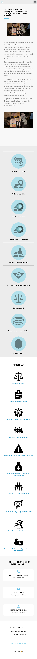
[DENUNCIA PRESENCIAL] (18, 606)
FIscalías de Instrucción (18, 401)
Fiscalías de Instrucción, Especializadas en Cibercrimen (18, 550)
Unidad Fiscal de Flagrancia (18, 240)
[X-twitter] (17, 643)
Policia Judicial (18, 308)
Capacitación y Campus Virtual (18, 331)
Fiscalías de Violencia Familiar (18, 493)
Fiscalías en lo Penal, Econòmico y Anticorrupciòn (18, 474)
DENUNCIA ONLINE (18, 593)
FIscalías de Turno (18, 171)
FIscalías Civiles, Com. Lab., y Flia (18, 419)
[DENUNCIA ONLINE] (18, 589)
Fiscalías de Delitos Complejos (18, 531)
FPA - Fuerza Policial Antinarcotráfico (18, 285)
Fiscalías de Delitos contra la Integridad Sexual (18, 512)
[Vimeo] (22, 643)
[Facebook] (14, 643)
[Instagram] (25, 643)
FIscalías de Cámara (18, 383)
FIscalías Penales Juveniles (18, 437)
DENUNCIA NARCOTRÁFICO (18, 575)
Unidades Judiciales (18, 194)
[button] (35, 2)
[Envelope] (12, 643)
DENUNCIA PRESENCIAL (18, 610)
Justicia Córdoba (18, 354)
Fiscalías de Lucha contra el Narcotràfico (18, 455)
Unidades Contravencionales (18, 262)
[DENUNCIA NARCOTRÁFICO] (18, 571)
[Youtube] (20, 643)
